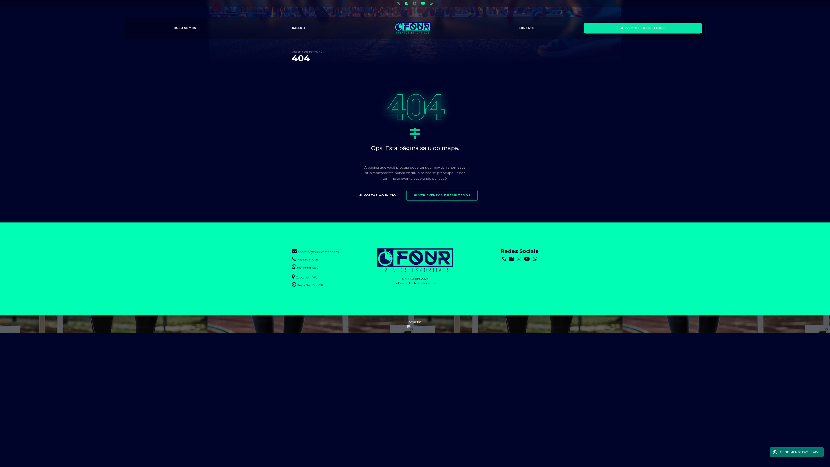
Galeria (299, 28)
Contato (527, 28)
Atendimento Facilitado (799, 452)
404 (321, 51)
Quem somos (185, 28)
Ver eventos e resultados (444, 195)
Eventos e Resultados (644, 28)
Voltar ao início (380, 195)
